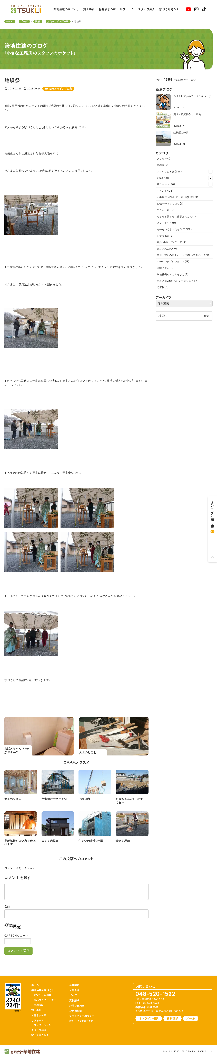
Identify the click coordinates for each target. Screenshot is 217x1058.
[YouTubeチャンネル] (188, 9)
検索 (207, 316)
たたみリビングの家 (60, 88)
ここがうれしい (168, 210)
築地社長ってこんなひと (173, 274)
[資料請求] (212, 520)
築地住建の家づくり (42, 990)
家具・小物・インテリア (172, 242)
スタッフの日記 (169, 171)
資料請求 (74, 1000)
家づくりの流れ (43, 994)
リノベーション (43, 1024)
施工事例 (36, 1010)
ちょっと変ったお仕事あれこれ (176, 216)
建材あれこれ (167, 248)
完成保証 (39, 1004)
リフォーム (167, 184)
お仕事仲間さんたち (170, 203)
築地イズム (165, 267)
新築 (163, 178)
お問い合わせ (76, 1005)
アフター (164, 158)
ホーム (35, 984)
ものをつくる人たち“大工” (174, 229)
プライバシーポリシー (81, 1015)
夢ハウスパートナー (45, 999)
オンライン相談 (149, 1018)
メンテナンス (166, 222)
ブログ (73, 995)
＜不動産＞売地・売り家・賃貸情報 (178, 197)
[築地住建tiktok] (203, 9)
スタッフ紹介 (38, 1030)
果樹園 (163, 165)
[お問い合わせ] (212, 529)
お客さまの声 (38, 1015)
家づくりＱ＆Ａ (40, 1035)
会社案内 (74, 984)
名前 (7, 906)
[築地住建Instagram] (196, 9)
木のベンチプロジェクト (173, 261)
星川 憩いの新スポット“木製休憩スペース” (184, 255)
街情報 (163, 287)
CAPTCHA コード (16, 935)
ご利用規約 (75, 1010)
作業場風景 (165, 235)
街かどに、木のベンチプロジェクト (179, 280)
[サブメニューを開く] (210, 171)
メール (190, 1018)
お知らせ (74, 990)
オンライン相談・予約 (81, 1020)
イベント (165, 190)
